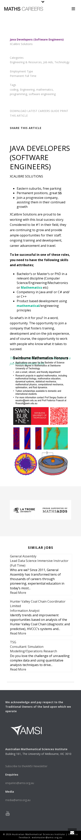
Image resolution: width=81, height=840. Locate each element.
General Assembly (23, 556)
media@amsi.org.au (17, 800)
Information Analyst (25, 610)
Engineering (27, 89)
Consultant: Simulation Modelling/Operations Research (33, 648)
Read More (18, 592)
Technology (61, 62)
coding (14, 89)
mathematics (44, 89)
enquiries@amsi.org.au (19, 783)
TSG (13, 642)
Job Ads (48, 62)
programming (18, 94)
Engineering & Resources (26, 62)
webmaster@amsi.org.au (47, 837)
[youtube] (7, 813)
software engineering (42, 94)
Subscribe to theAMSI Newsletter (26, 766)
